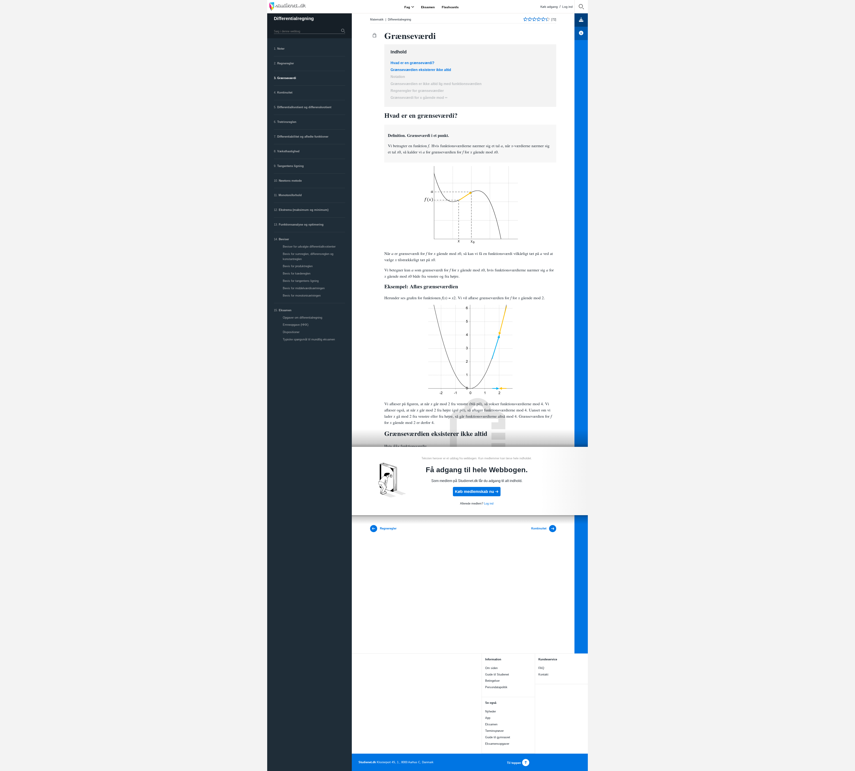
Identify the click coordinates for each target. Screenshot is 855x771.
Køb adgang (549, 6)
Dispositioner (291, 332)
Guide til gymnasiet (497, 737)
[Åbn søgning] (581, 7)
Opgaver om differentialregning (302, 317)
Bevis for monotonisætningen (302, 295)
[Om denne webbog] (581, 33)
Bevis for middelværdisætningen (304, 288)
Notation (398, 77)
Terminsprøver (494, 730)
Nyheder (490, 711)
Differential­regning (294, 18)
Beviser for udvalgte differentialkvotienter (309, 246)
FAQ (541, 668)
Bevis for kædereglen (296, 273)
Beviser (284, 239)
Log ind (567, 6)
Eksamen (285, 310)
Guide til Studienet (497, 674)
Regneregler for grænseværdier (417, 91)
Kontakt (543, 674)
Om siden (491, 668)
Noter (281, 48)
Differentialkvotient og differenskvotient (304, 107)
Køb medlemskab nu (474, 491)
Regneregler (285, 63)
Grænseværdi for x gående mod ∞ (419, 98)
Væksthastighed (288, 151)
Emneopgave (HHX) (295, 324)
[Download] (581, 20)
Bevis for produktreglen (298, 266)
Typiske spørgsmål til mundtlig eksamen (309, 339)
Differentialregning (399, 19)
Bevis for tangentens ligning (301, 281)
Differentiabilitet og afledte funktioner (302, 136)
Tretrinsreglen (286, 122)
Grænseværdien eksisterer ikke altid (421, 70)
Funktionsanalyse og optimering (301, 224)
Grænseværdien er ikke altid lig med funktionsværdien (436, 84)
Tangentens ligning (290, 166)
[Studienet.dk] (298, 6)
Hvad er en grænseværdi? (412, 63)
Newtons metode (290, 180)
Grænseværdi (286, 78)
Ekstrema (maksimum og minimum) (303, 210)
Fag (407, 6)
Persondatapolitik (496, 687)
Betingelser (492, 680)
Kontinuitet (284, 92)
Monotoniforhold (290, 195)
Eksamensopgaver (497, 743)
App (487, 718)
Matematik (377, 19)
